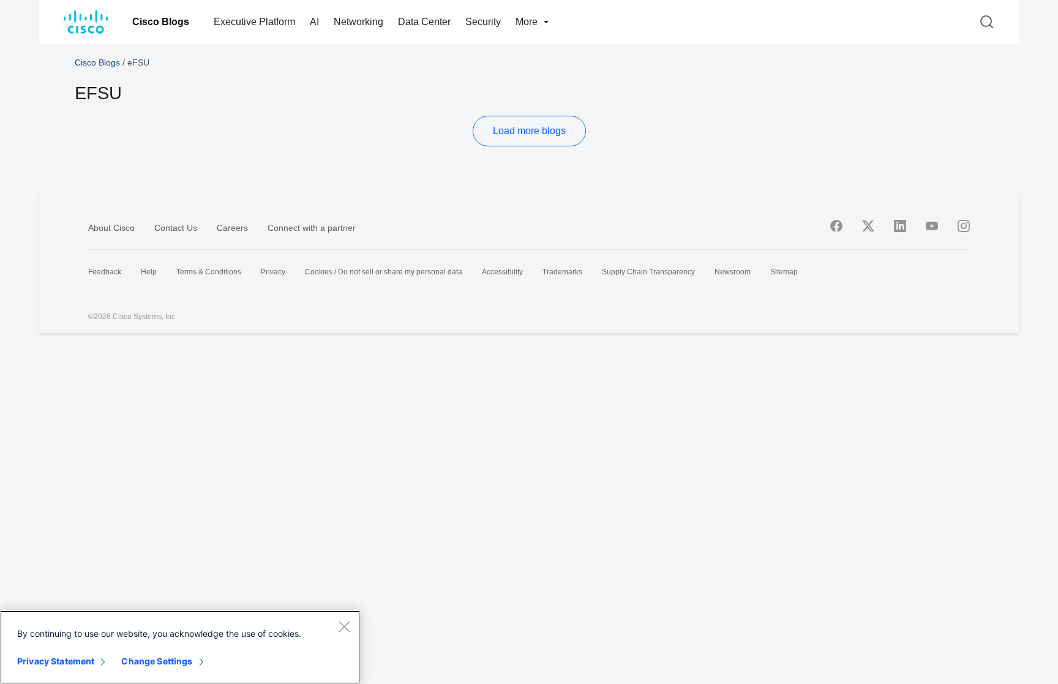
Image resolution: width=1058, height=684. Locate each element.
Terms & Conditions (208, 272)
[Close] (344, 626)
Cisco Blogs (160, 22)
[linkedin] (900, 226)
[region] (180, 647)
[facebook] (836, 226)
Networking (358, 22)
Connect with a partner (312, 228)
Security (483, 22)
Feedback (104, 272)
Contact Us (175, 228)
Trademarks (562, 272)
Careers (232, 228)
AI (314, 22)
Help (149, 272)
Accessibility (502, 272)
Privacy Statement (55, 661)
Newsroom (733, 272)
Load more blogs (529, 131)
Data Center (424, 22)
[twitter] (868, 226)
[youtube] (932, 226)
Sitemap (784, 272)
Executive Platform (254, 22)
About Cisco (111, 228)
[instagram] (964, 226)
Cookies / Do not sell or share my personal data (383, 272)
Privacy (273, 272)
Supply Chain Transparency (648, 272)
